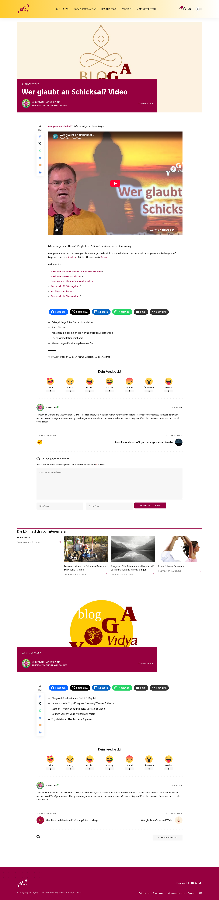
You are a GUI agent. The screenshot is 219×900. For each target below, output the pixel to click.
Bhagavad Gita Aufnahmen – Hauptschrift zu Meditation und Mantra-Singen (133, 568)
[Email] (40, 165)
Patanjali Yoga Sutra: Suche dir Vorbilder (73, 322)
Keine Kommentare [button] (169, 837)
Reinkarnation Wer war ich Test (66, 276)
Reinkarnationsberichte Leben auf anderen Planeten (76, 271)
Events (26, 653)
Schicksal (71, 257)
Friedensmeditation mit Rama (67, 338)
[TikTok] (200, 883)
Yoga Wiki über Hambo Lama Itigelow (72, 719)
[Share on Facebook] (40, 136)
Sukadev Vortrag (102, 356)
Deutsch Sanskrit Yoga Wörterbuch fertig (73, 714)
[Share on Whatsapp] (40, 150)
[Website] (180, 408)
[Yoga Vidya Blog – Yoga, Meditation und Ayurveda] (22, 883)
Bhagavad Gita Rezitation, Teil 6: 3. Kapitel (74, 698)
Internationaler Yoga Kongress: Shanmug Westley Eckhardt (83, 703)
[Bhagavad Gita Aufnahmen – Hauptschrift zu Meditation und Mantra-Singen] (133, 549)
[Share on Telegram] (40, 158)
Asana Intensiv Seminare (171, 566)
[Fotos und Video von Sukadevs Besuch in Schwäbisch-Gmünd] (86, 549)
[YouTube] (192, 883)
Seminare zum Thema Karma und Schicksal (72, 281)
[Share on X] (40, 143)
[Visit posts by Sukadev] (26, 103)
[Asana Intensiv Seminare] (180, 549)
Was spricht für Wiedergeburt (65, 286)
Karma (103, 257)
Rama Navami (59, 327)
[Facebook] (188, 883)
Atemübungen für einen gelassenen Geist (73, 343)
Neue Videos (23, 537)
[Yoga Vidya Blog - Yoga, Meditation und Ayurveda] (23, 8)
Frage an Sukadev (68, 356)
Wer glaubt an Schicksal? (60, 126)
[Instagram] (196, 883)
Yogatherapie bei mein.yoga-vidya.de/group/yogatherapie (82, 332)
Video (35, 84)
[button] (184, 8)
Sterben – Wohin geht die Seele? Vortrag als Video (78, 708)
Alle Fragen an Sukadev (62, 290)
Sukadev (26, 84)
